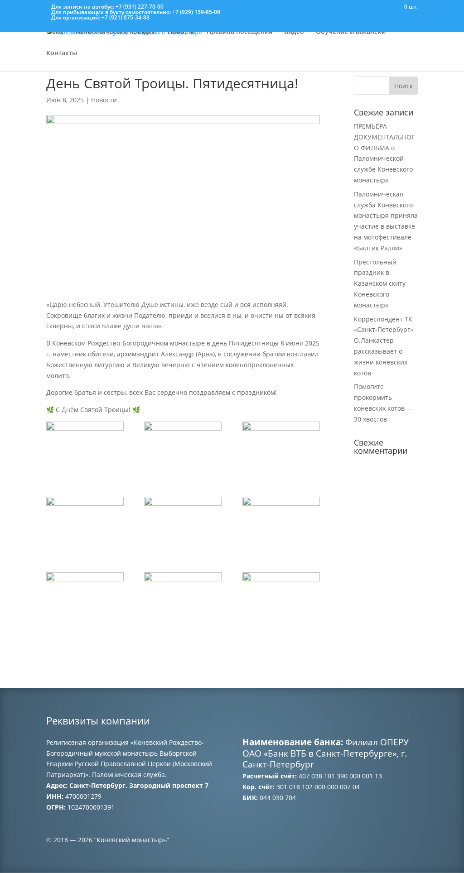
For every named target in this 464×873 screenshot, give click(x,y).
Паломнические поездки (116, 32)
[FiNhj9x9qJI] (85, 599)
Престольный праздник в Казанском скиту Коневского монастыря (380, 283)
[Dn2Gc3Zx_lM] (183, 524)
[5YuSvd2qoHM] (281, 449)
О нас (55, 32)
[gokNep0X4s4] (183, 599)
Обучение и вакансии (351, 32)
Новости (181, 32)
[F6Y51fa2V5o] (85, 524)
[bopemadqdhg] (183, 449)
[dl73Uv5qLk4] (85, 449)
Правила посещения (239, 32)
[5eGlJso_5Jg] (281, 599)
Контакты (61, 53)
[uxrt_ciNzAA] (281, 524)
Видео (294, 32)
